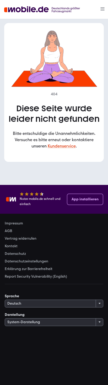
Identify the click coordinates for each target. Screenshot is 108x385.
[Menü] (102, 9)
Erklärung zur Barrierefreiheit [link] (28, 269)
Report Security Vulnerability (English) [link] (36, 276)
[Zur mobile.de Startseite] (46, 9)
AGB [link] (8, 231)
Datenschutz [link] (15, 254)
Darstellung (15, 314)
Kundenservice (62, 146)
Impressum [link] (14, 223)
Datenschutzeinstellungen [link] (26, 261)
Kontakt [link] (11, 246)
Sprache (12, 296)
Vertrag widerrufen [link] (20, 238)
